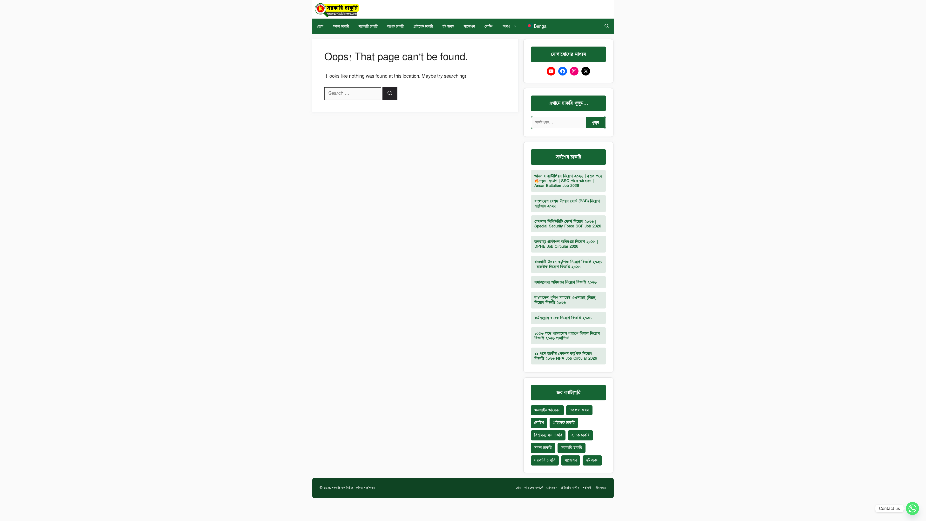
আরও (507, 26)
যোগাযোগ (551, 488)
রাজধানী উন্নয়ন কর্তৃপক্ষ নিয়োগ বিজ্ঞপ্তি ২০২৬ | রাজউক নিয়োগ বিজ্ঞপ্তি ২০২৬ (568, 264)
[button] (607, 26)
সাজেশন (469, 26)
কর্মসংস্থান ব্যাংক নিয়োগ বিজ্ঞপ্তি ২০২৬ (563, 318)
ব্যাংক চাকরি (395, 26)
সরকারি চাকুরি (368, 26)
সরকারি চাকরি (571, 448)
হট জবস (448, 26)
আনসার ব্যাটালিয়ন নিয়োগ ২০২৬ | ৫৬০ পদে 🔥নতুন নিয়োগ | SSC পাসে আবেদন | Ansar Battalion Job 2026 (568, 180)
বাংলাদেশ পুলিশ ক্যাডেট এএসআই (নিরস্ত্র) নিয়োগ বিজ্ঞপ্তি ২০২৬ (565, 300)
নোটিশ (488, 26)
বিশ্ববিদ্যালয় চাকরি (548, 435)
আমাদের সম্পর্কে (533, 488)
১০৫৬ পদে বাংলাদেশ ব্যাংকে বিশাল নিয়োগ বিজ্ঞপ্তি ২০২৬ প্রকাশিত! (567, 336)
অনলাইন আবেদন (547, 410)
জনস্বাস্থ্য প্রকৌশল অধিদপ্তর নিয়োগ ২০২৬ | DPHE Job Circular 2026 (566, 244)
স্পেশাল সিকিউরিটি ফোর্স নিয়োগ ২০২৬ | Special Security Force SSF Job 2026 (567, 224)
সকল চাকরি (341, 26)
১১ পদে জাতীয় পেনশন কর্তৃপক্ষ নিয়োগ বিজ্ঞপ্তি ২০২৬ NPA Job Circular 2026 (565, 356)
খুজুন (595, 122)
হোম (320, 26)
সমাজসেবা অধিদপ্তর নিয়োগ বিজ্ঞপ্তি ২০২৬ (565, 282)
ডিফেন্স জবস (579, 410)
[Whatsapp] (912, 508)
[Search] (389, 93)
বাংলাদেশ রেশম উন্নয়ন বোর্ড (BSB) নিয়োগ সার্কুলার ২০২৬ (567, 204)
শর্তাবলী (587, 488)
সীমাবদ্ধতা (600, 488)
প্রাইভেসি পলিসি (570, 488)
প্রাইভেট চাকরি (423, 26)
